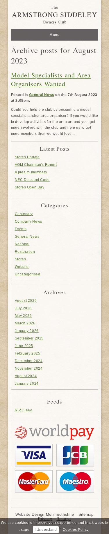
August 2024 (26, 376)
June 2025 (24, 346)
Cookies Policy (76, 529)
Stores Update (27, 157)
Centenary (24, 214)
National (22, 244)
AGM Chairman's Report (36, 165)
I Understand (46, 529)
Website (22, 267)
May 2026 (23, 316)
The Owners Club (54, 14)
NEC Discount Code (32, 180)
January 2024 (27, 384)
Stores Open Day (29, 187)
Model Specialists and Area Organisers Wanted (51, 79)
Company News (28, 221)
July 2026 (23, 308)
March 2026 (25, 323)
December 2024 (29, 361)
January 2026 (27, 331)
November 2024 (29, 368)
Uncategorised (27, 274)
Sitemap (86, 514)
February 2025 (27, 353)
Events (21, 229)
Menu (54, 34)
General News (41, 95)
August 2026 (26, 301)
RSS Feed (24, 410)
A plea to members (31, 172)
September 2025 (29, 338)
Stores (20, 259)
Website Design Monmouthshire (44, 514)
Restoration (25, 252)
